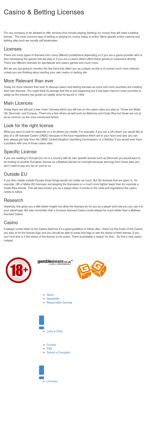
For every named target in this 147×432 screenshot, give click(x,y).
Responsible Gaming (59, 302)
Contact (51, 345)
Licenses (52, 381)
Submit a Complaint (58, 352)
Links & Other (55, 331)
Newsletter (53, 298)
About (50, 295)
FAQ (49, 348)
